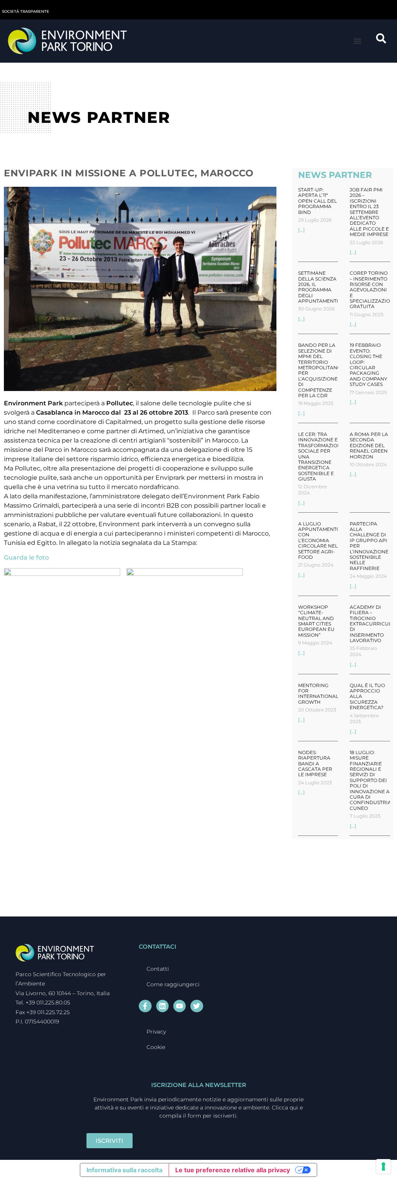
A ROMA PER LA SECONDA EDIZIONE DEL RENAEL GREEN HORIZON (369, 445)
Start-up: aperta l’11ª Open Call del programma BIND (317, 201)
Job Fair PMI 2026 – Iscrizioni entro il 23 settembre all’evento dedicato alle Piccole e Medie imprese (369, 212)
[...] (301, 230)
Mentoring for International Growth (318, 693)
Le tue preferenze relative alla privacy (232, 1170)
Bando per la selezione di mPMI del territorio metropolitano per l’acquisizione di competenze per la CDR (319, 370)
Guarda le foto (26, 557)
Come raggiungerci (173, 984)
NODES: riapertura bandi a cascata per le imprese (315, 763)
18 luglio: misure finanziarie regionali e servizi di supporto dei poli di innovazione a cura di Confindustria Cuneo (370, 780)
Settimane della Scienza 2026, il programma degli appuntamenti (318, 287)
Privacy (156, 1031)
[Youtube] (179, 1006)
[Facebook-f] (145, 1006)
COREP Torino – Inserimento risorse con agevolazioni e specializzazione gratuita (373, 289)
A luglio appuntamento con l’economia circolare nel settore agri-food (319, 540)
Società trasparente (25, 11)
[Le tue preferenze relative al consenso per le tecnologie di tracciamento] (383, 1166)
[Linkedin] (162, 1006)
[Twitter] (196, 1006)
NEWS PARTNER (335, 175)
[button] (357, 40)
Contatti (158, 968)
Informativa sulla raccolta (124, 1170)
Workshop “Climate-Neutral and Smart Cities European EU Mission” (316, 621)
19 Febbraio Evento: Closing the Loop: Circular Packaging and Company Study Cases (368, 364)
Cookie (156, 1047)
